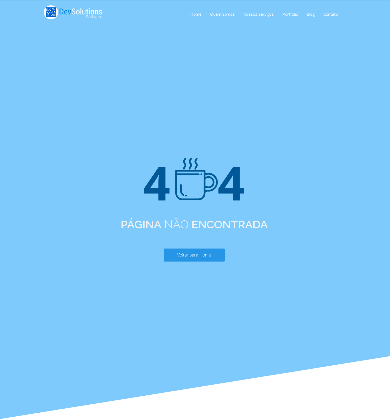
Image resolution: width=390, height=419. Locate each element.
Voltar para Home (194, 255)
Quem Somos (222, 14)
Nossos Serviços (258, 14)
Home (196, 14)
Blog (311, 14)
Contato (330, 14)
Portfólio (290, 14)
